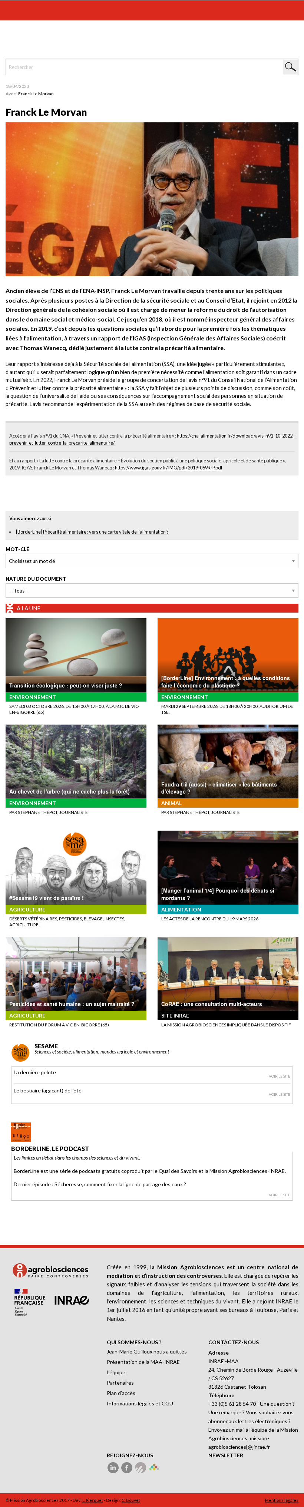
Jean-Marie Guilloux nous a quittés (147, 1351)
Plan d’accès (121, 1393)
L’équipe (116, 1372)
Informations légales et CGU (140, 1403)
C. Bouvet (131, 1500)
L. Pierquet (92, 1500)
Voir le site (279, 1076)
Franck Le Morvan (36, 93)
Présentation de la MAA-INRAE (143, 1362)
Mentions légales (281, 1500)
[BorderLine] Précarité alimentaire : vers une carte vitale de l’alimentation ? (92, 532)
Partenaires (120, 1382)
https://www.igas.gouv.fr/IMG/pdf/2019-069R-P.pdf (168, 468)
